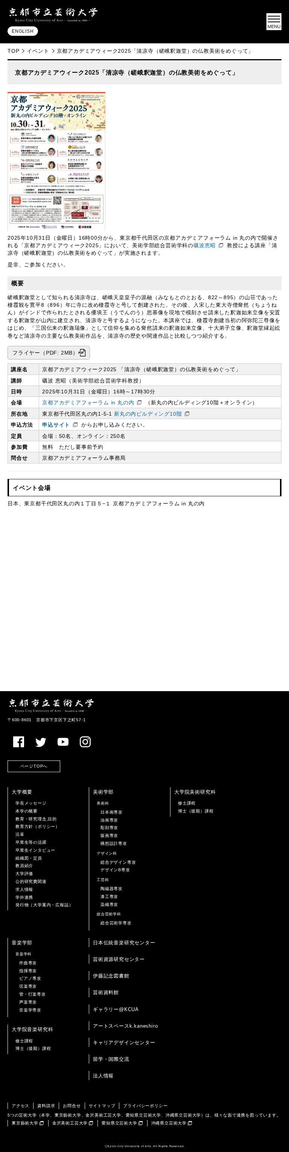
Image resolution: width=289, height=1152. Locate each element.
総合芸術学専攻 (116, 923)
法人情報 (103, 1076)
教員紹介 (24, 865)
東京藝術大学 (25, 1123)
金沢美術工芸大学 (70, 1123)
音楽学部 (22, 942)
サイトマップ (102, 1105)
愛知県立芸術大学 (119, 1123)
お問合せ (72, 1105)
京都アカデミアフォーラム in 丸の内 (88, 402)
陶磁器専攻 (111, 888)
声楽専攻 (28, 1002)
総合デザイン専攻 (118, 862)
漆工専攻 (109, 896)
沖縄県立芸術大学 (169, 1123)
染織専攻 (109, 904)
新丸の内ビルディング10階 (148, 414)
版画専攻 (109, 835)
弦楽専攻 (28, 986)
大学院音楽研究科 (32, 1029)
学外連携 (24, 897)
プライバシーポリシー (145, 1105)
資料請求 (46, 1105)
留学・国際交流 (111, 1059)
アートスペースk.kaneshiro (125, 1026)
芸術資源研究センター (119, 959)
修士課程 (187, 803)
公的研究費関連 (31, 881)
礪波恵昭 (204, 245)
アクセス (20, 1105)
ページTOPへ (34, 766)
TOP (13, 51)
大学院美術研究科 (195, 792)
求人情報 (24, 889)
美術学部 (103, 792)
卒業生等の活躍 (31, 842)
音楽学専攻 (30, 1010)
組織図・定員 (28, 858)
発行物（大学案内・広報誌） (44, 905)
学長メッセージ (31, 803)
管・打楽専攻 (32, 994)
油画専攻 (109, 820)
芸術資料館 (106, 992)
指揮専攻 (28, 970)
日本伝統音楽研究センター (124, 942)
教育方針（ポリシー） (37, 826)
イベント (38, 51)
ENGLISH (23, 31)
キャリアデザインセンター (124, 1042)
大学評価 (24, 873)
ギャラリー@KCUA (116, 1009)
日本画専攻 (111, 812)
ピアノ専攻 (30, 978)
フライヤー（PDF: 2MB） (45, 353)
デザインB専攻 (115, 869)
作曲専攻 (28, 963)
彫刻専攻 (109, 827)
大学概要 (22, 792)
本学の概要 (26, 811)
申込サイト (56, 425)
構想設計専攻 (113, 843)
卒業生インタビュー (35, 850)
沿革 (19, 834)
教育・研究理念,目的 (36, 819)
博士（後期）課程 (195, 811)
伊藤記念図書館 (111, 976)
